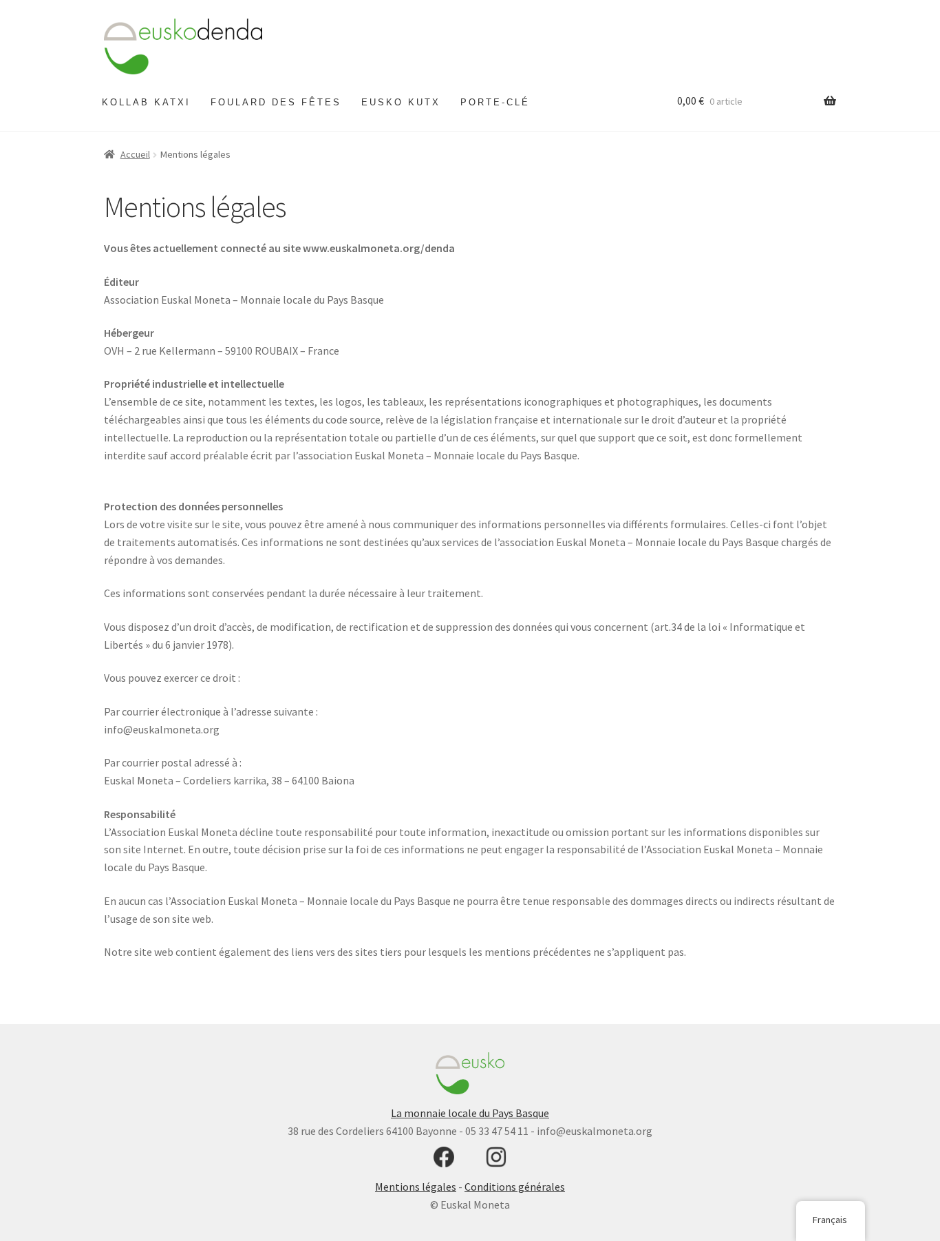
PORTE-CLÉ (495, 102)
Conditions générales (514, 1186)
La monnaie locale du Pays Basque (470, 1112)
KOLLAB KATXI (146, 102)
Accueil (135, 154)
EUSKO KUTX (400, 102)
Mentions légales (415, 1186)
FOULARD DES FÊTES (276, 102)
